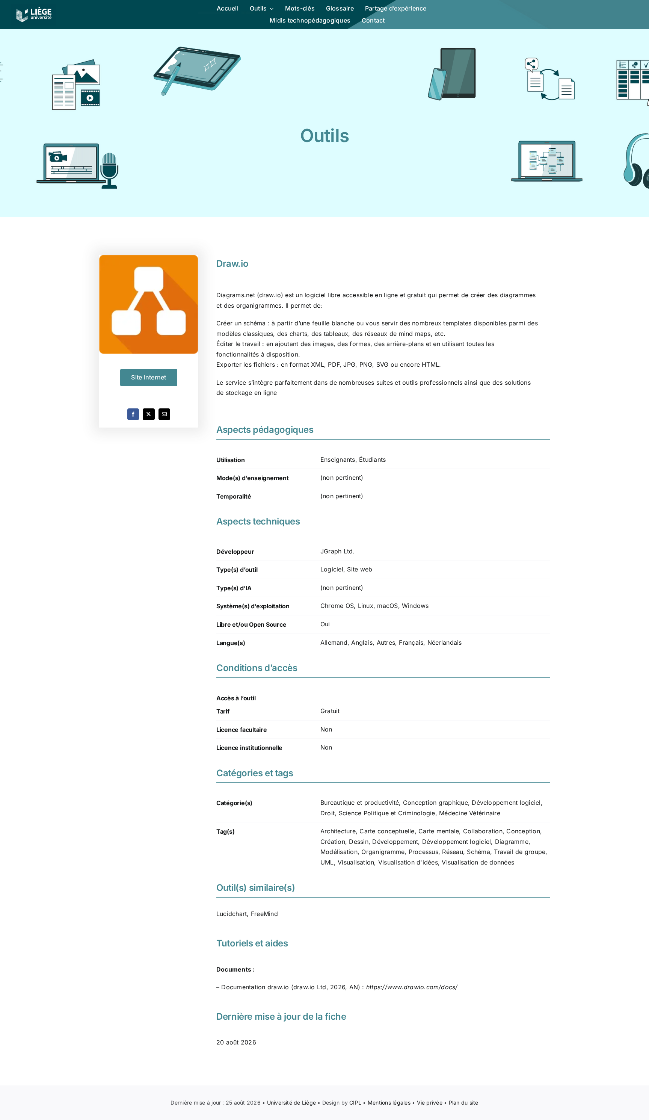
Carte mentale (438, 831)
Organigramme (382, 851)
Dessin (358, 841)
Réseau (452, 851)
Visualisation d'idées (408, 862)
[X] (148, 414)
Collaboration (483, 831)
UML (327, 862)
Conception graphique (435, 802)
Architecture (338, 831)
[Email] (164, 414)
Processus (423, 851)
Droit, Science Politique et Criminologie (377, 813)
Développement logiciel (506, 802)
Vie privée (429, 1102)
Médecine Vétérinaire (469, 813)
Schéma (478, 851)
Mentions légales (389, 1102)
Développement (395, 841)
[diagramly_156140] (148, 304)
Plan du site (463, 1102)
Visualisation (356, 862)
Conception (523, 831)
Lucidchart (231, 913)
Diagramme (511, 841)
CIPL (355, 1102)
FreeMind (264, 913)
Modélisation (339, 851)
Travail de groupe (519, 851)
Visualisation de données (478, 862)
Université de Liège (291, 1102)
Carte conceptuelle (386, 831)
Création (332, 841)
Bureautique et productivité (359, 802)
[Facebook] (133, 414)
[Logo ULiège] (33, 7)
